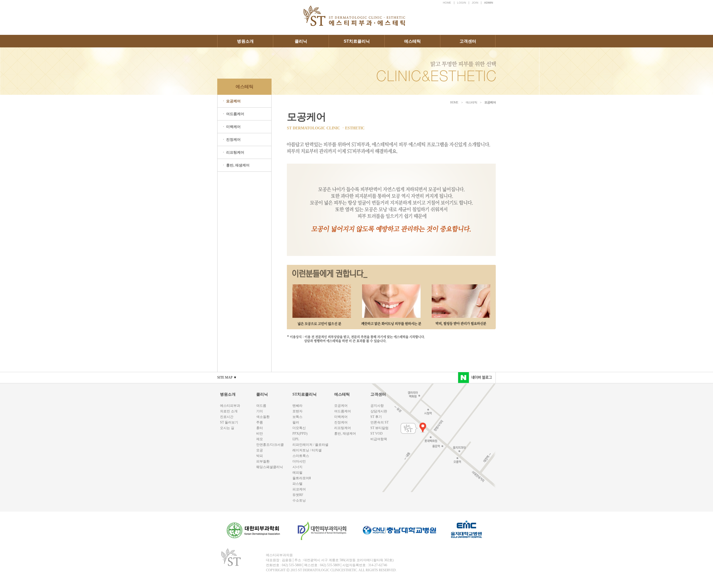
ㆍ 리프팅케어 (233, 152)
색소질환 (263, 417)
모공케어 (341, 406)
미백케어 (341, 417)
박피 (259, 456)
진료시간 (226, 417)
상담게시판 (378, 411)
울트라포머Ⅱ (301, 478)
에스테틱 (412, 41)
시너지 (297, 467)
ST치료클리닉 (357, 41)
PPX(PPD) (299, 433)
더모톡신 (299, 428)
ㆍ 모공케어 (231, 101)
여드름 (261, 406)
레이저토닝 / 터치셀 (307, 450)
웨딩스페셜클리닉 (269, 467)
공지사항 (377, 406)
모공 (259, 450)
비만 (259, 433)
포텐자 (297, 411)
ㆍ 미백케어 (231, 127)
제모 (259, 439)
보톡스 (297, 417)
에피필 (297, 473)
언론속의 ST (379, 422)
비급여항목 (378, 439)
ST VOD (376, 433)
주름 (259, 422)
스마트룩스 (300, 456)
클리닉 (301, 41)
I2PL (295, 439)
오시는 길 (227, 428)
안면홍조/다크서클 (270, 445)
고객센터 (468, 41)
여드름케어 (342, 411)
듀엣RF (297, 495)
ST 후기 (376, 417)
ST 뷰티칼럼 (379, 428)
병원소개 (245, 41)
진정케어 (341, 422)
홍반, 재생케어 (345, 433)
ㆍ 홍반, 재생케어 (236, 165)
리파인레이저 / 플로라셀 (310, 445)
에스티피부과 (230, 406)
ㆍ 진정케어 (231, 139)
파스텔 (297, 484)
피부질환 (263, 461)
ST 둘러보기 (229, 422)
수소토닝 (299, 500)
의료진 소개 (229, 411)
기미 (259, 411)
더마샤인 (299, 461)
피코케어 (299, 489)
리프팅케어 (342, 428)
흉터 (259, 428)
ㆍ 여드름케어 (233, 114)
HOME (447, 2)
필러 (295, 422)
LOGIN (461, 2)
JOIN (475, 2)
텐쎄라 (297, 406)
